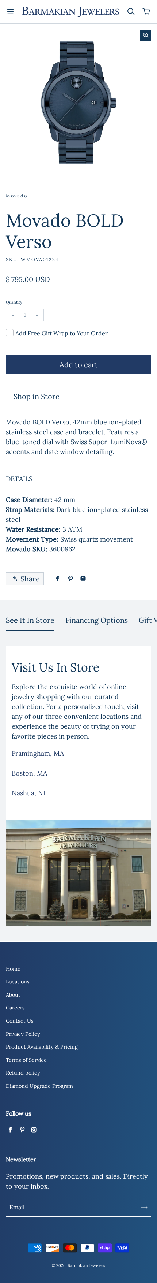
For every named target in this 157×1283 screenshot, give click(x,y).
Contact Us (20, 1021)
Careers (15, 1007)
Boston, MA (29, 773)
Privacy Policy (23, 1034)
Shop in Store (37, 396)
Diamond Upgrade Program (39, 1086)
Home (13, 969)
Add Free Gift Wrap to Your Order (61, 333)
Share (30, 578)
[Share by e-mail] (83, 578)
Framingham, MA (38, 753)
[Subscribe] (144, 1207)
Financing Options (96, 620)
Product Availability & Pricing (42, 1047)
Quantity (14, 302)
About (13, 995)
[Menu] (10, 11)
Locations (18, 981)
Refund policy (23, 1073)
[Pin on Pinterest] (70, 578)
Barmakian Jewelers (86, 1265)
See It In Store (30, 620)
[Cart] (146, 11)
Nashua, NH (30, 793)
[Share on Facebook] (57, 578)
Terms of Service (26, 1060)
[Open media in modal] (145, 35)
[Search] (130, 11)
